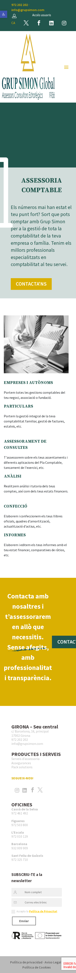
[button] (3, 14)
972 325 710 (19, 859)
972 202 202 (19, 5)
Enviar (24, 921)
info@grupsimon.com (27, 10)
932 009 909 (19, 848)
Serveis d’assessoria (25, 759)
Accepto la (36, 911)
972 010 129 (19, 836)
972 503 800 (19, 825)
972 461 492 (19, 813)
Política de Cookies (36, 967)
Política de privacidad (26, 962)
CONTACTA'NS (31, 283)
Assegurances (21, 763)
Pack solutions (22, 767)
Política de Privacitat (43, 911)
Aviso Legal (53, 962)
